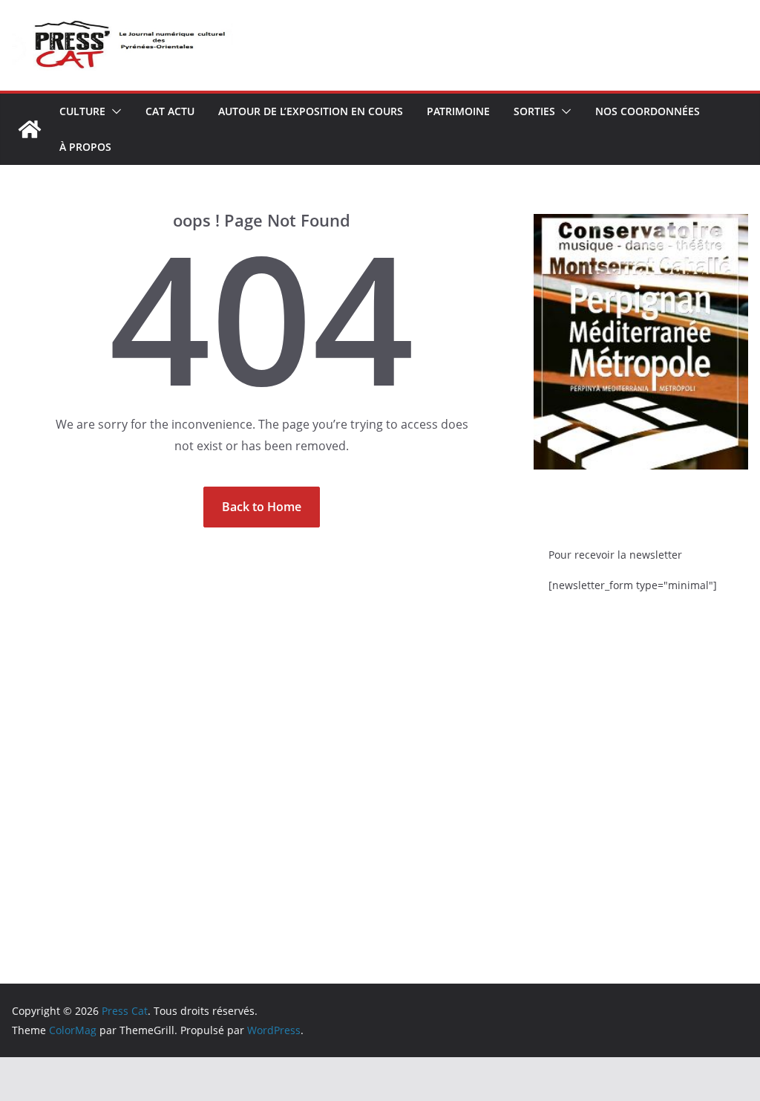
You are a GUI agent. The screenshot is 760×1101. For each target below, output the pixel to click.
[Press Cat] (30, 129)
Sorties (534, 111)
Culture (82, 111)
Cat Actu (169, 111)
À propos (85, 147)
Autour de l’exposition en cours (310, 111)
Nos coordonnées (647, 111)
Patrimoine (458, 111)
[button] (113, 111)
